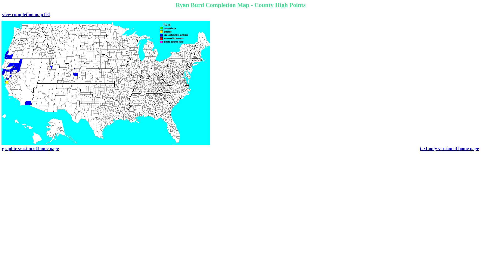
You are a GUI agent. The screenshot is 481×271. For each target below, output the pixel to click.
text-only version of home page (449, 148)
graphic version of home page (30, 148)
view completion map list (26, 14)
